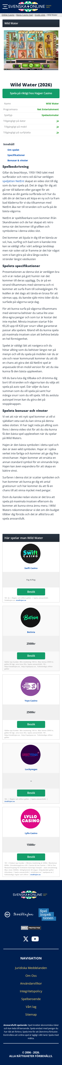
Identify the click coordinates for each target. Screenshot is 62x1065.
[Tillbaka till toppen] (55, 1060)
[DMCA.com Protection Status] (31, 927)
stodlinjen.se (21, 600)
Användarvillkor (31, 983)
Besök (31, 592)
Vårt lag (31, 1007)
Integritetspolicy (31, 991)
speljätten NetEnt (13, 181)
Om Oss (31, 976)
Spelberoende (31, 999)
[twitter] (25, 939)
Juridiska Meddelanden (31, 968)
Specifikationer (16, 155)
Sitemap (31, 1014)
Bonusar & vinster (17, 160)
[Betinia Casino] (31, 617)
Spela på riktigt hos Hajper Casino (31, 93)
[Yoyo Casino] (31, 686)
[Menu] (5, 6)
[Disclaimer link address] (23, 914)
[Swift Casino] (31, 553)
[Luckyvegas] (31, 755)
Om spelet (13, 149)
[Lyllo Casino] (31, 819)
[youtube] (35, 939)
